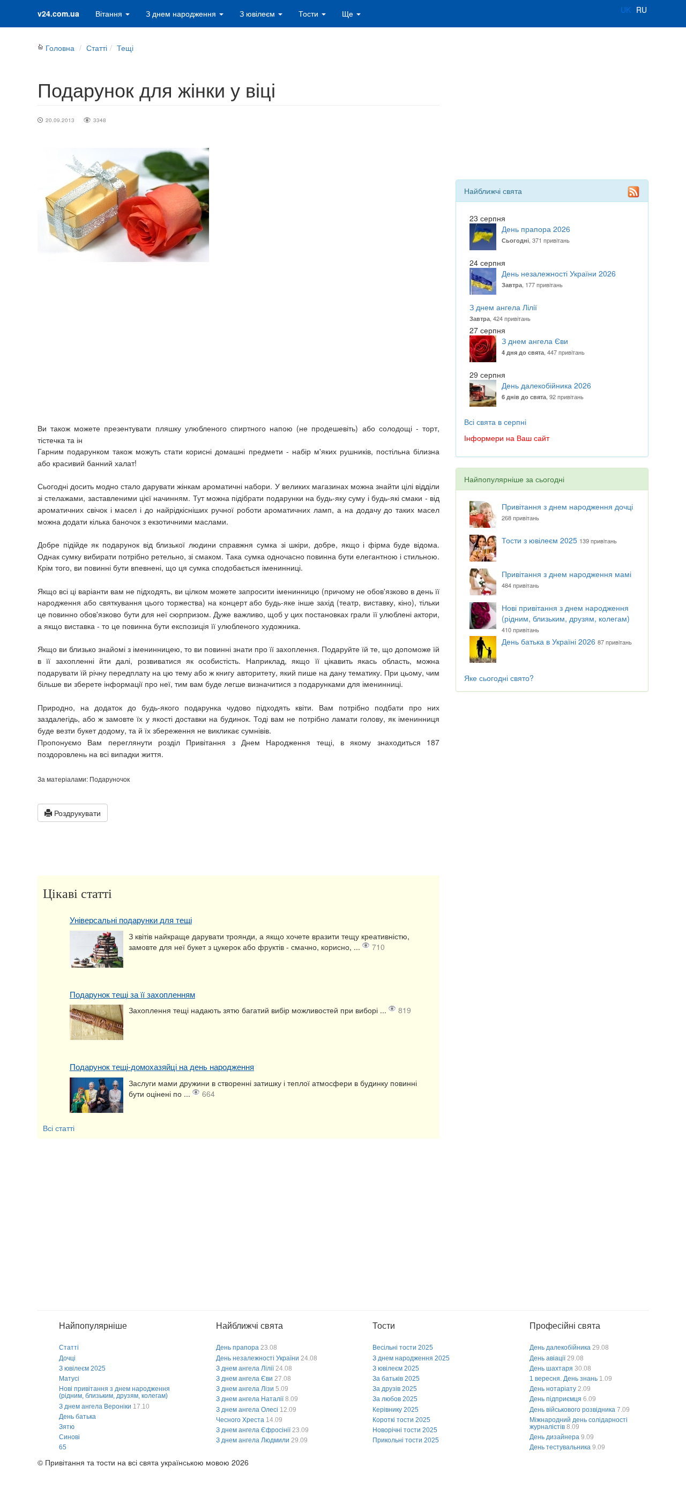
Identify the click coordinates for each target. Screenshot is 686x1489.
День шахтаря (551, 1368)
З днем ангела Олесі (247, 1409)
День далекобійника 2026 (546, 385)
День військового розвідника (572, 1409)
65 (62, 1447)
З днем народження (182, 13)
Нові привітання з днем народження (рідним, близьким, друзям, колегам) (566, 613)
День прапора (237, 1347)
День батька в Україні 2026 (548, 641)
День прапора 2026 (536, 228)
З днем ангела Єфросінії (253, 1430)
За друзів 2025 (394, 1389)
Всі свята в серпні (495, 421)
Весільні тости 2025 (402, 1347)
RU (641, 9)
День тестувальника (560, 1447)
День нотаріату (553, 1389)
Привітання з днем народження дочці (567, 506)
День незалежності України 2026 (559, 273)
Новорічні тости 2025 (404, 1430)
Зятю (66, 1427)
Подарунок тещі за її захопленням (132, 994)
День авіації (547, 1358)
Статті (96, 47)
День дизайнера (554, 1437)
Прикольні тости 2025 (405, 1440)
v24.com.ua (58, 13)
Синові (69, 1437)
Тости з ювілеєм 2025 (539, 540)
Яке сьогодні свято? (499, 677)
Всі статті (58, 1128)
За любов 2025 (394, 1399)
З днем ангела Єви (535, 340)
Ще (348, 13)
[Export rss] (633, 191)
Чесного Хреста (240, 1420)
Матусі (69, 1378)
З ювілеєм (258, 13)
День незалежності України (257, 1358)
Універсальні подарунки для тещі (131, 920)
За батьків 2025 (396, 1378)
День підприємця (555, 1399)
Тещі (125, 47)
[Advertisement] (238, 342)
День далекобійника (560, 1347)
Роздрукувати (76, 812)
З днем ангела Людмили (252, 1440)
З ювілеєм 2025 (82, 1368)
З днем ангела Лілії (503, 307)
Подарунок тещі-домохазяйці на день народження (162, 1067)
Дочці (67, 1358)
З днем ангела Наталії (250, 1399)
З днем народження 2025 (411, 1358)
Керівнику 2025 (395, 1409)
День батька (77, 1416)
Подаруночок (110, 778)
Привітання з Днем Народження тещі (259, 742)
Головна (60, 47)
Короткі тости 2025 (401, 1420)
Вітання (109, 13)
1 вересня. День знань (564, 1378)
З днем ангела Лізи (245, 1389)
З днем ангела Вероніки (95, 1406)
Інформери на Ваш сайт (506, 437)
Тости (309, 13)
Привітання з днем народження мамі (566, 573)
